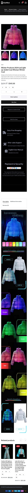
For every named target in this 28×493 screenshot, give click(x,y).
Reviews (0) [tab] (6, 205)
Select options (14, 97)
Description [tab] (6, 201)
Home (5, 9)
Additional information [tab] (16, 201)
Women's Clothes (13, 9)
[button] (21, 440)
